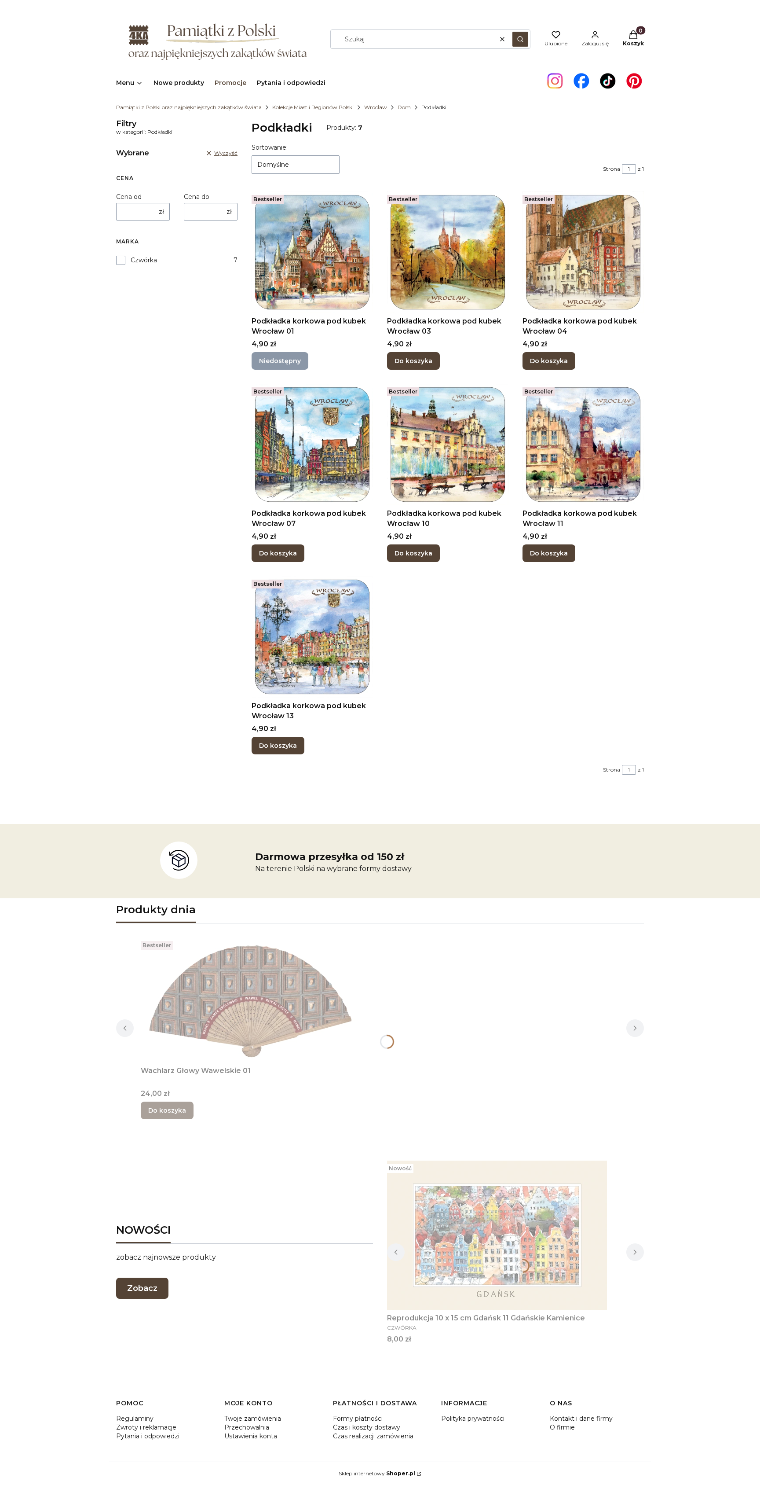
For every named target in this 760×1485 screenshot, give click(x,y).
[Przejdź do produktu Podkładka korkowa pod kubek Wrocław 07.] (312, 444)
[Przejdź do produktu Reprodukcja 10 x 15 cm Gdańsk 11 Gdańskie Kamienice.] (497, 1235)
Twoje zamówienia (252, 1419)
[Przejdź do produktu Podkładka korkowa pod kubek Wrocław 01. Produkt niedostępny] (312, 252)
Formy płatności (358, 1419)
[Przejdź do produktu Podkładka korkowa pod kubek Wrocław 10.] (447, 444)
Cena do (196, 197)
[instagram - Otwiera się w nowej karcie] (555, 81)
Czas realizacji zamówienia (373, 1436)
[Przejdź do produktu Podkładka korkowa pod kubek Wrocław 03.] (447, 252)
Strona (611, 168)
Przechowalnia (246, 1427)
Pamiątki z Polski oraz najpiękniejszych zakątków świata (189, 107)
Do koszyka (413, 361)
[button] (520, 39)
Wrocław (375, 107)
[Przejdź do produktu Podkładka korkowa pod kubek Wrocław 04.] (583, 252)
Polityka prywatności (472, 1419)
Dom (404, 107)
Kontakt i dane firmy (581, 1419)
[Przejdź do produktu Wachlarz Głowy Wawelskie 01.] (251, 999)
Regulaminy (134, 1419)
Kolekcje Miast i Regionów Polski (313, 107)
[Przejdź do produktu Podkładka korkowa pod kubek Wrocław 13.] (312, 637)
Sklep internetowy (377, 1473)
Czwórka (144, 260)
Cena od (129, 197)
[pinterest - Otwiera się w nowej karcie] (634, 81)
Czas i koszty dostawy (366, 1427)
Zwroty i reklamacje (146, 1427)
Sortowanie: (270, 147)
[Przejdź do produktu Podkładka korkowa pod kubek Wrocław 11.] (583, 444)
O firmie (562, 1427)
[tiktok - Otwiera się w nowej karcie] (608, 81)
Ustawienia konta (250, 1436)
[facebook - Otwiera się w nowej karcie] (581, 81)
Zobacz (142, 1288)
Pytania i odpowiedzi (147, 1436)
